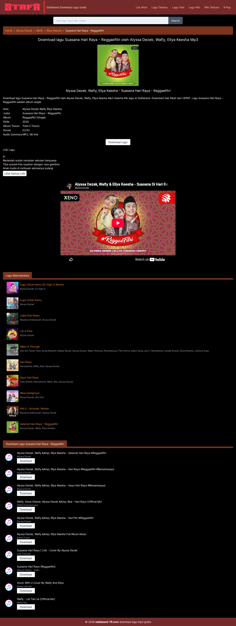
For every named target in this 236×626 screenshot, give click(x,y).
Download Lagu (118, 142)
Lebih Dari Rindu (30, 315)
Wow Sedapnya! (29, 393)
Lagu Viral (178, 7)
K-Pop (227, 7)
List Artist (141, 7)
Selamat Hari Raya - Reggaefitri (39, 424)
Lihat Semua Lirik (14, 173)
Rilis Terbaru (211, 7)
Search (175, 20)
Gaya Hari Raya (29, 377)
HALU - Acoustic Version (34, 408)
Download (26, 460)
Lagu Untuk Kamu (30, 300)
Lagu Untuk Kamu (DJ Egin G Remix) (42, 284)
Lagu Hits (194, 7)
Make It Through (30, 346)
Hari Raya (26, 362)
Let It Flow (26, 331)
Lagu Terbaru (160, 7)
